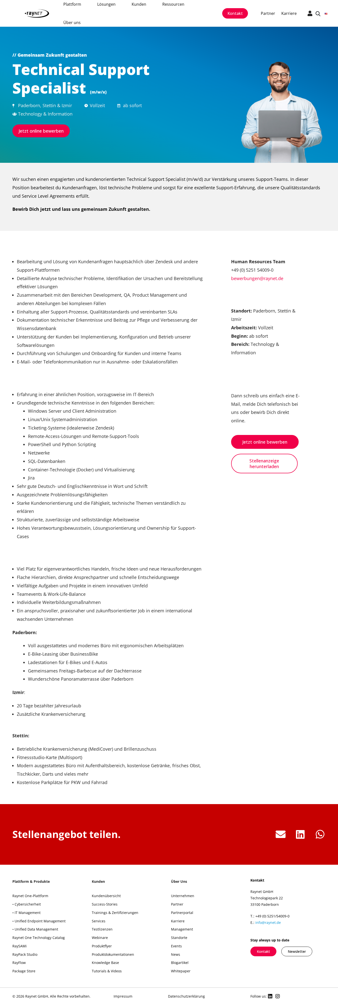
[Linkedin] (270, 996)
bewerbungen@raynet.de (257, 278)
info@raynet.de (268, 922)
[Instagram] (277, 996)
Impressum (123, 996)
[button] (280, 834)
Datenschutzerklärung (186, 996)
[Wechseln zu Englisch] (326, 13)
